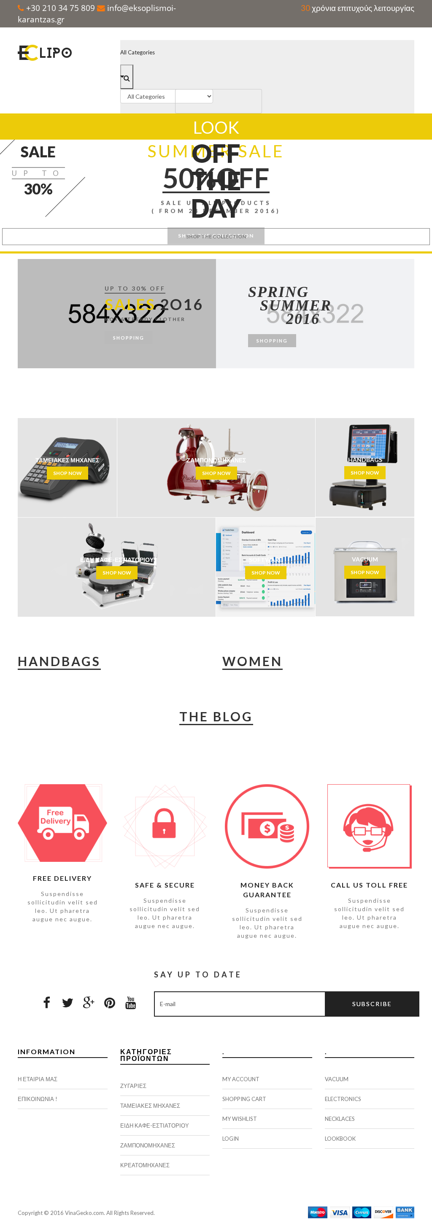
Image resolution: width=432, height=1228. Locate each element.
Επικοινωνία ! (37, 1099)
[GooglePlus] (88, 1002)
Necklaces (340, 1118)
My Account (240, 1079)
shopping (128, 337)
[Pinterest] (109, 1002)
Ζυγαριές (133, 1085)
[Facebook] (46, 1002)
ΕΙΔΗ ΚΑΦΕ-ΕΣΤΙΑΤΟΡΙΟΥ (154, 1125)
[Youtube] (130, 1002)
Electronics (343, 1099)
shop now (67, 473)
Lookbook (340, 1138)
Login (230, 1138)
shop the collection (216, 236)
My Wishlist (239, 1118)
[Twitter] (67, 1002)
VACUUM (336, 1079)
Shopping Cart (244, 1099)
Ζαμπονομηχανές (147, 1145)
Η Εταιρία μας (37, 1079)
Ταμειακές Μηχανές (150, 1105)
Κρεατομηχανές (145, 1165)
